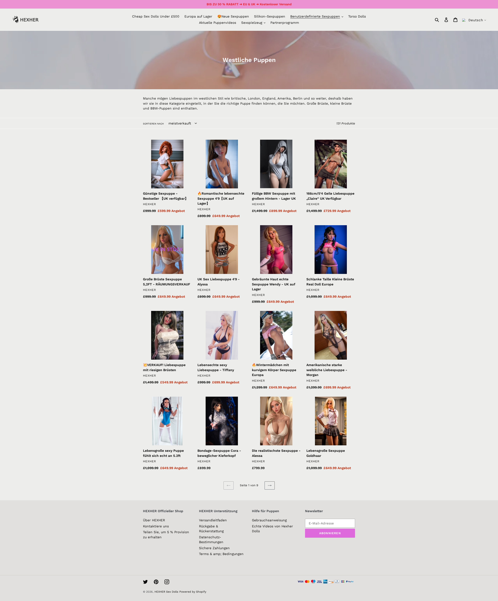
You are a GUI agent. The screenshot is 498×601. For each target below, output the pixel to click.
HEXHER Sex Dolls (166, 591)
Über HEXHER (154, 520)
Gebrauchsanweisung (269, 520)
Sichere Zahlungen (214, 548)
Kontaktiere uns (156, 526)
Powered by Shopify (192, 591)
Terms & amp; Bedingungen (221, 554)
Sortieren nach (153, 123)
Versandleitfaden (213, 520)
